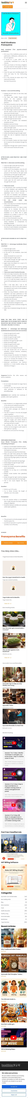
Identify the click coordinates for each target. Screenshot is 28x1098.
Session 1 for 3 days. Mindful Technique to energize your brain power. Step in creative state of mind (14, 755)
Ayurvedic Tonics (8, 705)
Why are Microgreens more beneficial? (11, 650)
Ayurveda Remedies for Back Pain (13, 725)
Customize (14, 1090)
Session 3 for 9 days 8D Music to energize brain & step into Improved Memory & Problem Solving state (14, 817)
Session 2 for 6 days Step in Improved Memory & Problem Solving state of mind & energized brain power (14, 787)
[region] (14, 1084)
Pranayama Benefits (13, 536)
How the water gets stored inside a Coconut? (13, 629)
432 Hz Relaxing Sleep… (8, 1049)
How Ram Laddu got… (8, 1024)
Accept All (14, 1086)
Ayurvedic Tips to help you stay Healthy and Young (12, 684)
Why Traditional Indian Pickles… (11, 949)
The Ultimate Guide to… (8, 999)
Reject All (14, 1095)
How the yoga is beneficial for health (14, 577)
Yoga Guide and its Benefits (11, 597)
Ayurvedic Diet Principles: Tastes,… (12, 974)
